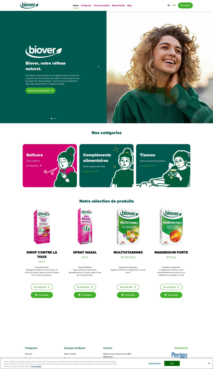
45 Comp (171, 257)
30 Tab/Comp (128, 257)
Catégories (86, 5)
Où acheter (44, 295)
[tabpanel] (106, 67)
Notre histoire (118, 5)
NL (169, 5)
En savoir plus (32, 165)
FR (174, 5)
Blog (129, 5)
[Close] (209, 363)
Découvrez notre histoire (39, 90)
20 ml (85, 257)
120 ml (41, 261)
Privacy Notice (36, 366)
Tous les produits (102, 5)
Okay (172, 363)
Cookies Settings (154, 363)
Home (76, 5)
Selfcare (28, 353)
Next (98, 66)
